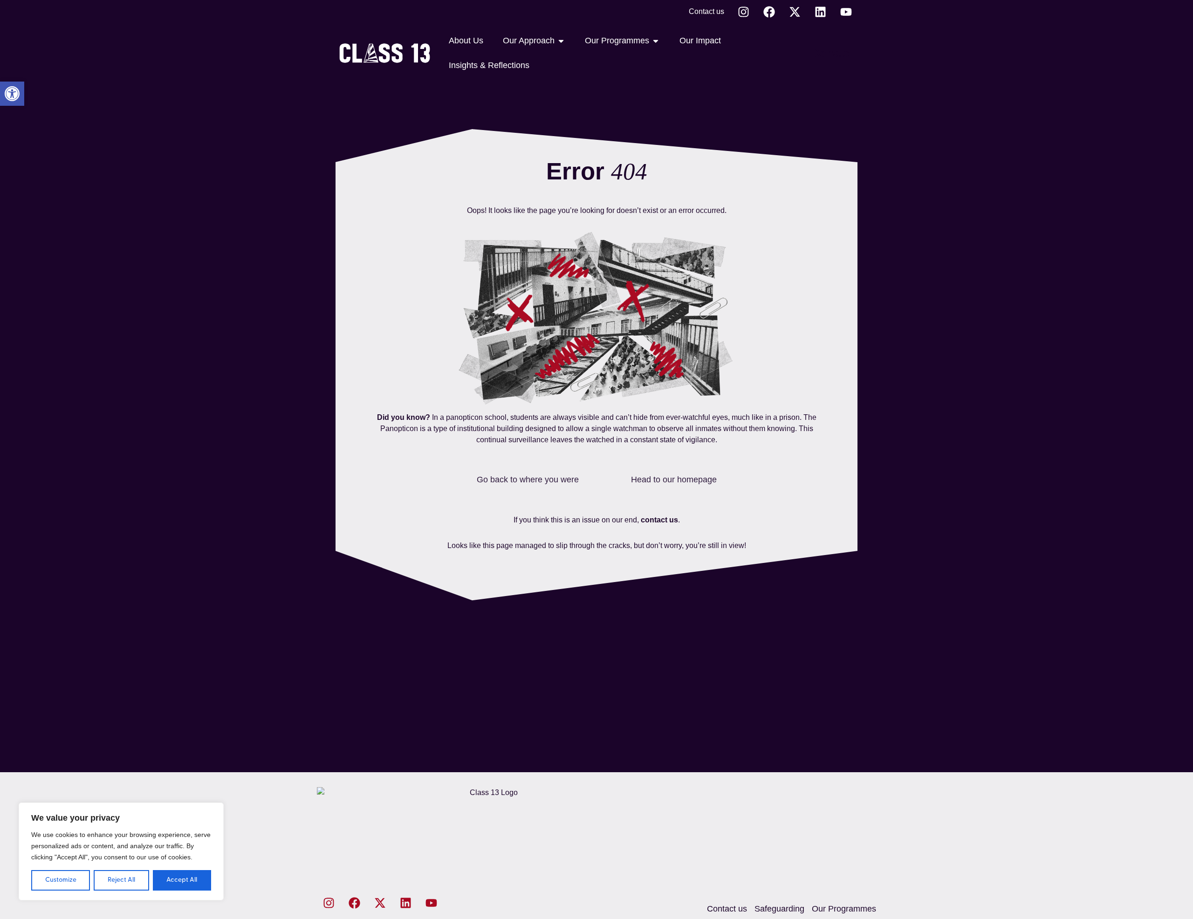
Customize (60, 880)
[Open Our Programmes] (655, 40)
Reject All (121, 880)
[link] (12, 94)
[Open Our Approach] (561, 40)
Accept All (181, 880)
